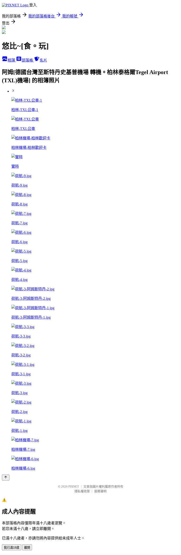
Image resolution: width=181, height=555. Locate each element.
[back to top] (5, 477)
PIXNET (73, 486)
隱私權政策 (82, 491)
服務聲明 (100, 491)
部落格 (28, 60)
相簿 (12, 60)
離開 (27, 547)
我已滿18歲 (11, 547)
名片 (43, 60)
